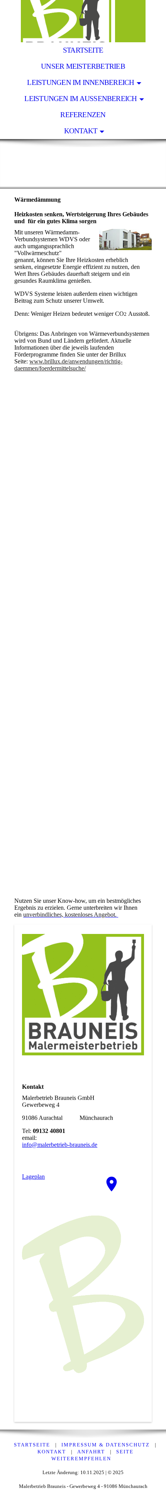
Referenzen (82, 115)
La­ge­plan (33, 1176)
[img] (83, 21)
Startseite (83, 50)
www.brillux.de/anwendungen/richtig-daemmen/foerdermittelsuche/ (68, 365)
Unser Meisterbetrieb (83, 66)
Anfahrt (91, 1452)
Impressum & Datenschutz (105, 1445)
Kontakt (81, 131)
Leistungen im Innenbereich (80, 82)
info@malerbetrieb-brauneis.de (59, 1144)
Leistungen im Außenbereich (80, 99)
